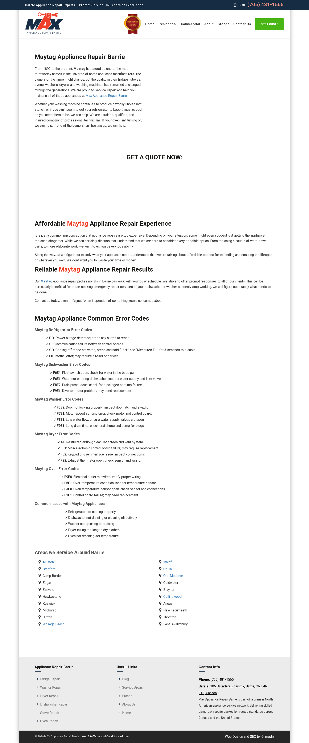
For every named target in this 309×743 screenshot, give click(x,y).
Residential (168, 24)
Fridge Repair (50, 679)
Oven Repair (49, 721)
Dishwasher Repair (54, 704)
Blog (125, 679)
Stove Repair (49, 713)
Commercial (190, 24)
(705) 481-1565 (265, 4)
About (209, 24)
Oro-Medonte (173, 576)
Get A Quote (269, 24)
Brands (223, 24)
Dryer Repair (49, 696)
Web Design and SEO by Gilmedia (249, 737)
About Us (129, 704)
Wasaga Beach (53, 624)
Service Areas (132, 688)
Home (149, 24)
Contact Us (242, 24)
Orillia (167, 569)
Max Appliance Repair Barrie (106, 96)
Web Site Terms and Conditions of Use (104, 736)
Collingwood (172, 597)
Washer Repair (51, 688)
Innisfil (168, 562)
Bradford (49, 569)
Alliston (48, 562)
